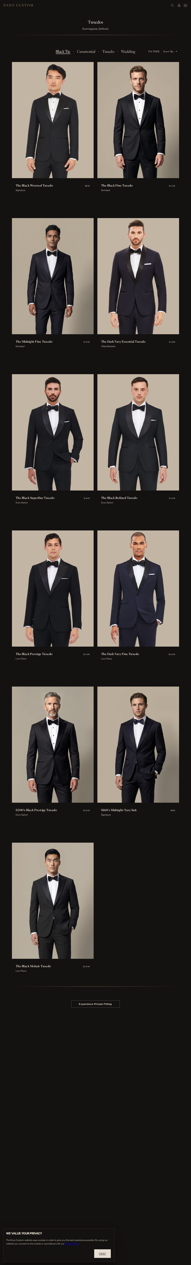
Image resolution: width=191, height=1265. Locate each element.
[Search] (172, 5)
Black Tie (63, 51)
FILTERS (154, 51)
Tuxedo (108, 51)
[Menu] (185, 5)
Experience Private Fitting (95, 1004)
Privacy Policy (71, 1243)
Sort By (169, 51)
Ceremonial (86, 51)
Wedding (128, 51)
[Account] (179, 5)
